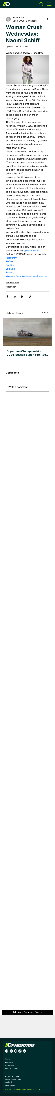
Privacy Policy (10, 1085)
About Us (9, 1062)
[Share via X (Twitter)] (14, 296)
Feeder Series (12, 282)
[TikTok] (20, 1051)
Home (7, 1059)
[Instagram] (6, 1051)
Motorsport (11, 286)
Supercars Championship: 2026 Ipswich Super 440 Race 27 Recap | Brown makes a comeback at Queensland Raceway (27, 352)
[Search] (41, 4)
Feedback (8, 1082)
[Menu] (49, 4)
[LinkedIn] (24, 1051)
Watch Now (9, 1065)
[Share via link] (29, 296)
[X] (11, 1051)
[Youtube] (15, 1051)
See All (45, 312)
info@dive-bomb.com (13, 1079)
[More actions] (47, 19)
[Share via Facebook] (7, 296)
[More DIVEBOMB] (46, 1069)
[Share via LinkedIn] (22, 296)
